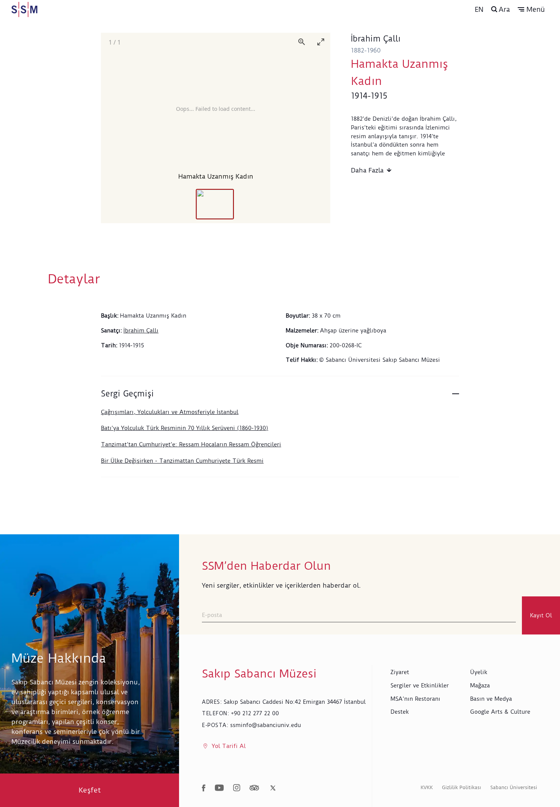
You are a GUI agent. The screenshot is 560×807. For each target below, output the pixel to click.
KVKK (427, 787)
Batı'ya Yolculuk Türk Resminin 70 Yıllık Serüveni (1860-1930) (184, 428)
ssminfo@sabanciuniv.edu (265, 725)
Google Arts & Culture (500, 711)
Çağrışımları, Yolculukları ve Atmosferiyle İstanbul (169, 412)
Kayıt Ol (541, 615)
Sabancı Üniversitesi (513, 787)
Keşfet (89, 790)
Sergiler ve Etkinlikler (419, 685)
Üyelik (478, 672)
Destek (399, 711)
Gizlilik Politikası (461, 787)
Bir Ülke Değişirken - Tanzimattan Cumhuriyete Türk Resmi (182, 460)
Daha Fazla (367, 170)
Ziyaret (399, 672)
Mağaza (480, 685)
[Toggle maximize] (320, 42)
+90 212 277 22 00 (255, 713)
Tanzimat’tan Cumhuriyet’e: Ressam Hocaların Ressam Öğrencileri (191, 444)
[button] (531, 9)
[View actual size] (301, 42)
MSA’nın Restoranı (415, 698)
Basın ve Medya (491, 698)
